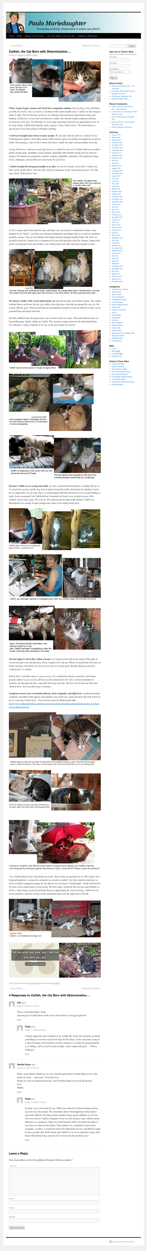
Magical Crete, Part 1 (119, 93)
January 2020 (116, 194)
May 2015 (115, 261)
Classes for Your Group (34, 35)
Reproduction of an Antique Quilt (123, 333)
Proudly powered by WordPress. (123, 1241)
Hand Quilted (116, 315)
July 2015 (115, 256)
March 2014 (116, 274)
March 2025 (116, 137)
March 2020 (116, 189)
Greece (114, 312)
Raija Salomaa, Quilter (119, 369)
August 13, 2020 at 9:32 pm (35, 1102)
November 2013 (117, 281)
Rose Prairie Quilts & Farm (121, 371)
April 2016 (115, 243)
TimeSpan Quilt (117, 338)
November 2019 (117, 199)
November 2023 (117, 147)
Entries (116, 351)
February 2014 (117, 276)
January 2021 (116, 168)
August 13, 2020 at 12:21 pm (28, 1068)
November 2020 (117, 173)
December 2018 (117, 217)
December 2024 (117, 142)
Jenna (114, 106)
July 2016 (115, 240)
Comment (13, 1165)
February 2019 (117, 214)
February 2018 (117, 227)
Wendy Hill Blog (117, 384)
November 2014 (117, 266)
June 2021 (115, 163)
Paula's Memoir (34, 983)
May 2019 (115, 209)
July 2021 (115, 160)
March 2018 (116, 225)
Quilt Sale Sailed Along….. (121, 99)
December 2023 (117, 145)
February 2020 (117, 191)
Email (11, 1207)
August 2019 (116, 204)
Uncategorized (116, 340)
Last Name (115, 63)
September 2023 (117, 150)
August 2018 (116, 219)
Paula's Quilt (116, 328)
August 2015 (116, 253)
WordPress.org (117, 356)
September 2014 (117, 268)
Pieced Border (116, 330)
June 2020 (115, 181)
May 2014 (115, 271)
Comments (117, 353)
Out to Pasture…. (16, 45)
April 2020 (115, 186)
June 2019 (115, 207)
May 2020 (115, 183)
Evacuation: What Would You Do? (123, 91)
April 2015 (115, 263)
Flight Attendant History (120, 304)
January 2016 (116, 245)
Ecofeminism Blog (118, 364)
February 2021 (117, 165)
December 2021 (117, 158)
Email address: (114, 69)
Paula (35, 55)
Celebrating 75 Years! (91, 45)
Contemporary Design (119, 299)
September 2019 (117, 201)
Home (11, 35)
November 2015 (117, 248)
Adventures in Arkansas (120, 289)
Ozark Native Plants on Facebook (123, 382)
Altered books (116, 292)
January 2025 (116, 140)
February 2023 (117, 153)
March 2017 (116, 235)
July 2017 (115, 232)
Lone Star (115, 320)
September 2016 (117, 238)
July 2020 (115, 178)
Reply (19, 1019)
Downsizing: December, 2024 (122, 96)
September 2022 (117, 155)
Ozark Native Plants (118, 379)
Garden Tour (116, 307)
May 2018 (115, 222)
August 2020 (116, 176)
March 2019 (116, 212)
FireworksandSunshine (119, 374)
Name (12, 1198)
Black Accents (116, 294)
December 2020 (117, 171)
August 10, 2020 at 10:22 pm (28, 1006)
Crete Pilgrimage (117, 302)
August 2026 (116, 135)
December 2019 (117, 196)
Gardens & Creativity (119, 310)
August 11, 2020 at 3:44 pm (35, 1030)
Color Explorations (118, 297)
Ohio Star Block (117, 322)
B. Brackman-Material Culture (122, 376)
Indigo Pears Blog (118, 366)
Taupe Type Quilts (118, 335)
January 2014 (116, 279)
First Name (115, 57)
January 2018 (116, 230)
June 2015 (115, 258)
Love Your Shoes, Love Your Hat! (61, 35)
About (19, 35)
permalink (56, 983)
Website (12, 1217)
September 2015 (117, 250)
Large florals (116, 317)
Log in (114, 348)
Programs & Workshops (87, 35)
